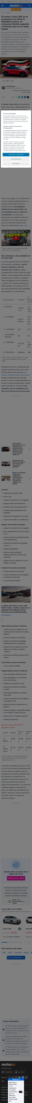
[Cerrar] (23, 1077)
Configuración (16, 159)
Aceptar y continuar (16, 154)
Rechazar (16, 163)
